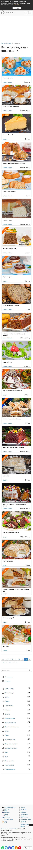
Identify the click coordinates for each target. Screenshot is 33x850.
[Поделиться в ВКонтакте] (12, 847)
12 (19, 659)
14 (26, 659)
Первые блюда (17, 688)
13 (22, 659)
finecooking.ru (10, 12)
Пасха (17, 735)
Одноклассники (8, 819)
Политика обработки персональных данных (25, 823)
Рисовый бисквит (7, 220)
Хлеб (17, 752)
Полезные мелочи (17, 769)
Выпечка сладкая (7, 82)
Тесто (17, 756)
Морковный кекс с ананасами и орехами (14, 163)
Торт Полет (6, 476)
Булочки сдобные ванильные (11, 106)
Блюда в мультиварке (17, 744)
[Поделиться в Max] (9, 847)
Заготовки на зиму (17, 739)
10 (12, 659)
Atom (5, 821)
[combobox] (14, 670)
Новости (23, 816)
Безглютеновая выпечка (17, 727)
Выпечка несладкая (17, 722)
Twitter (6, 814)
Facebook (7, 812)
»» (16, 662)
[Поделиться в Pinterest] (19, 847)
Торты (17, 731)
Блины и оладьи (17, 761)
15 (29, 659)
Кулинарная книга (26, 819)
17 (6, 662)
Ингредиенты (24, 814)
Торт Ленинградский (8, 618)
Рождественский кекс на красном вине (13, 447)
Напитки (17, 710)
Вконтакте (7, 817)
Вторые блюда (17, 693)
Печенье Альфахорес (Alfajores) (12, 419)
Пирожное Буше (7, 277)
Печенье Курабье (7, 78)
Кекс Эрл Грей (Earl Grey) (10, 248)
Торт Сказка (6, 646)
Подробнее (17, 4)
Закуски (17, 697)
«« (3, 659)
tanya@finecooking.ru (10, 807)
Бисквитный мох (7, 362)
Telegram (6, 809)
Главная (3, 43)
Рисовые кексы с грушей (9, 191)
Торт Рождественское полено (11, 532)
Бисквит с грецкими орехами (11, 305)
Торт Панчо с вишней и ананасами (12, 390)
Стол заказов (8, 677)
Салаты (17, 701)
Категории (8, 43)
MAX (5, 811)
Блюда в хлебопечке (17, 748)
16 (3, 662)
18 (10, 662)
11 (15, 659)
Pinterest (6, 816)
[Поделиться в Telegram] (6, 847)
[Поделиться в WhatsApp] (2, 847)
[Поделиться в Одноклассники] (16, 847)
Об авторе (23, 809)
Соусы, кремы (17, 705)
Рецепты (23, 811)
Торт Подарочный (8, 561)
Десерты (5, 139)
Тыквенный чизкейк (8, 135)
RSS (5, 823)
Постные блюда (17, 765)
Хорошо (16, 8)
